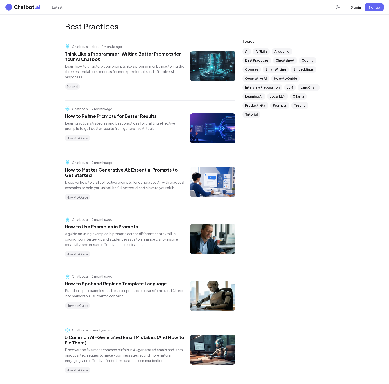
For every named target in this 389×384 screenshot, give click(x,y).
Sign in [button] (356, 7)
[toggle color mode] (337, 7)
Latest (57, 7)
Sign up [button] (374, 7)
